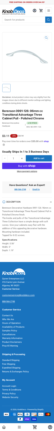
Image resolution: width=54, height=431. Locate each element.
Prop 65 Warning (10, 345)
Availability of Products (13, 327)
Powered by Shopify (35, 409)
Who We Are (8, 319)
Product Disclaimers (12, 342)
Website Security (10, 397)
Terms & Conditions (11, 389)
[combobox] (27, 20)
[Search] (48, 20)
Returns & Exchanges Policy (15, 371)
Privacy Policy (9, 393)
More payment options (27, 171)
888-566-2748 (20, 189)
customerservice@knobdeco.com (18, 295)
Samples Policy (9, 330)
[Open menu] (49, 10)
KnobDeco (21, 409)
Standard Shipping (10, 360)
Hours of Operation (11, 323)
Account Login (9, 386)
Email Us (36, 189)
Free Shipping (8, 364)
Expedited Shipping (11, 367)
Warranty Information (12, 338)
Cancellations (8, 334)
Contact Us (7, 315)
